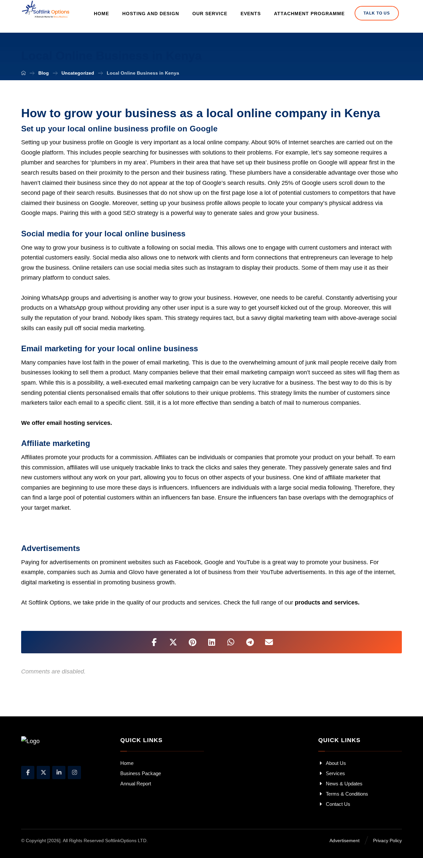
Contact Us (338, 804)
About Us (336, 763)
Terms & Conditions (347, 794)
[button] (154, 642)
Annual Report (135, 783)
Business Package (140, 773)
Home (127, 763)
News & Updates (344, 783)
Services (335, 773)
